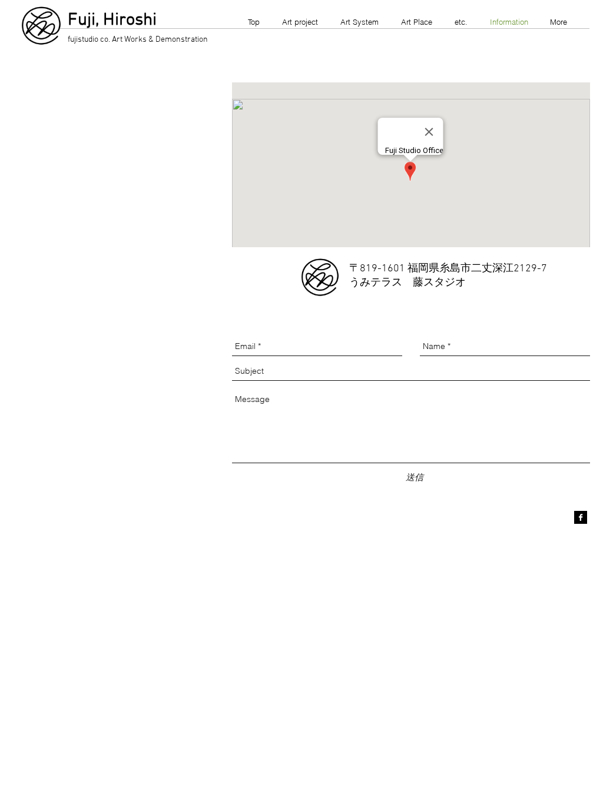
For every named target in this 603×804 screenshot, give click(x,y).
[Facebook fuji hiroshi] (580, 517)
